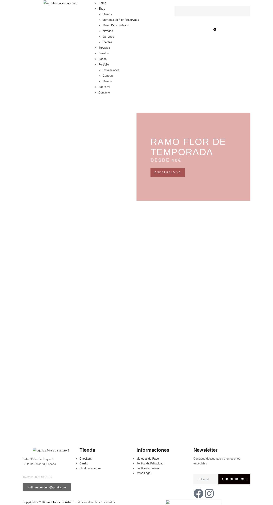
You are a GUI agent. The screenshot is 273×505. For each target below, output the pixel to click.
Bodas (103, 59)
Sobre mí (104, 87)
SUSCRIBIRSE (234, 479)
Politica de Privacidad (149, 463)
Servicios (104, 48)
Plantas (107, 42)
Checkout (86, 458)
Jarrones (108, 36)
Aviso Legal (143, 473)
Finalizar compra (90, 468)
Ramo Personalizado (116, 25)
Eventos (104, 53)
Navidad (108, 31)
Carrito (84, 463)
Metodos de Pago (147, 458)
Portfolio (104, 64)
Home (102, 3)
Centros (108, 76)
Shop (102, 8)
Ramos (107, 14)
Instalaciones (111, 70)
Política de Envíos (147, 468)
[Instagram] (209, 493)
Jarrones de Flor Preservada (121, 20)
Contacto (104, 92)
